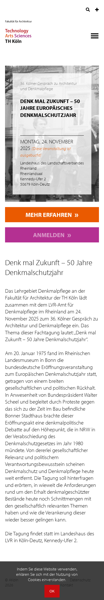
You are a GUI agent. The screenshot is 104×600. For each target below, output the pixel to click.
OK (52, 591)
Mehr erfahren (48, 214)
